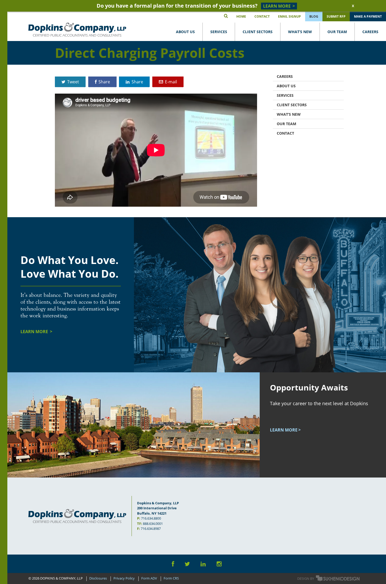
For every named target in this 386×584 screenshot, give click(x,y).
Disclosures (98, 578)
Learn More (34, 331)
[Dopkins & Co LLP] (77, 30)
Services (218, 31)
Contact (285, 133)
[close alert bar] (352, 6)
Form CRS (171, 578)
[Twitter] (187, 564)
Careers (370, 31)
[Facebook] (172, 564)
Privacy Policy (124, 578)
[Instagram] (219, 564)
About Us (185, 31)
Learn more (284, 430)
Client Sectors (258, 31)
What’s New (300, 31)
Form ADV (149, 578)
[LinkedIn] (203, 564)
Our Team (337, 31)
